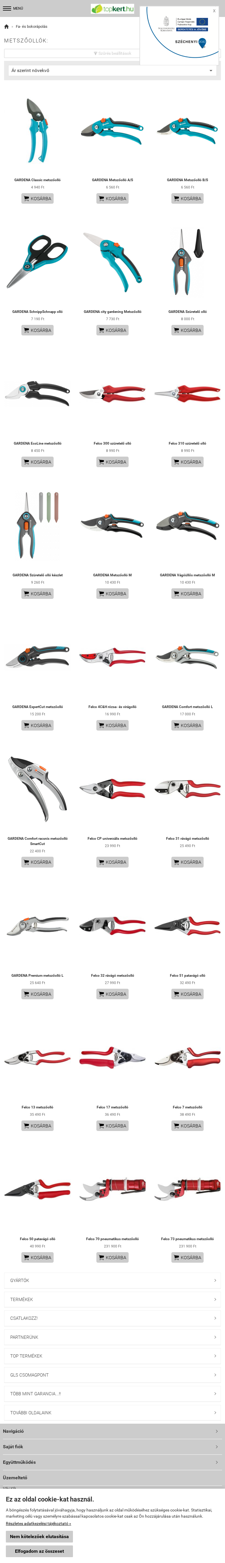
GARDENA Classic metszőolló (37, 180)
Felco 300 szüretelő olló (112, 443)
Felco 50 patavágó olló (37, 1239)
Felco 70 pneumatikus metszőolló (112, 1239)
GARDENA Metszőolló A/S (112, 180)
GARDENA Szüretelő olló (187, 312)
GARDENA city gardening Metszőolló (113, 312)
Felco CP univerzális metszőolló (112, 839)
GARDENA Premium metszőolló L (37, 976)
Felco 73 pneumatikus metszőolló (187, 1239)
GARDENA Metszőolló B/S (187, 180)
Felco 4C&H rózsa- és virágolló (112, 707)
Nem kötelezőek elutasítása (39, 1536)
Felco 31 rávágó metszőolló (187, 839)
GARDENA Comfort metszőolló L (187, 707)
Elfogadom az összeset (39, 1551)
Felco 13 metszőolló (37, 1107)
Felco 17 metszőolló (112, 1107)
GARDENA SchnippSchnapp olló (37, 312)
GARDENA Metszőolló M (112, 575)
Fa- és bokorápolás (31, 26)
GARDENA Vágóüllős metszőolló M (187, 575)
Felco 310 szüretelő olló (187, 443)
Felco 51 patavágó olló (187, 976)
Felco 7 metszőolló (187, 1107)
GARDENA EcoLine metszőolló (38, 443)
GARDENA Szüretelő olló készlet (38, 575)
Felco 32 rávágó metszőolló (112, 976)
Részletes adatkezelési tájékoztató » (38, 1523)
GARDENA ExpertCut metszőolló (37, 707)
